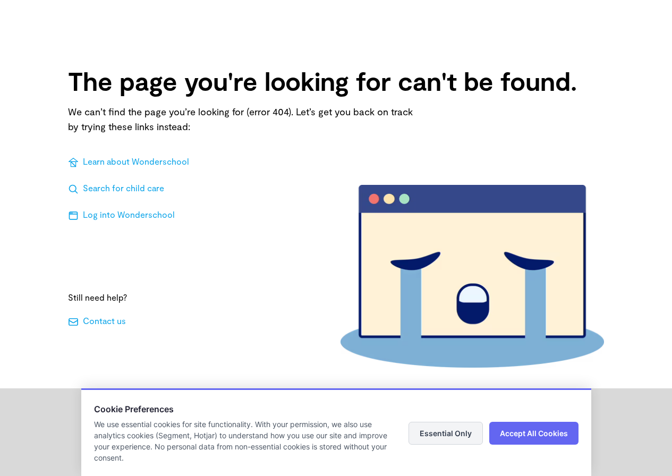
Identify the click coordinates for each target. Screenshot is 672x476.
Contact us (104, 321)
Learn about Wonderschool (136, 161)
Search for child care (123, 188)
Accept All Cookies (534, 433)
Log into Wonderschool (129, 214)
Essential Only (446, 433)
